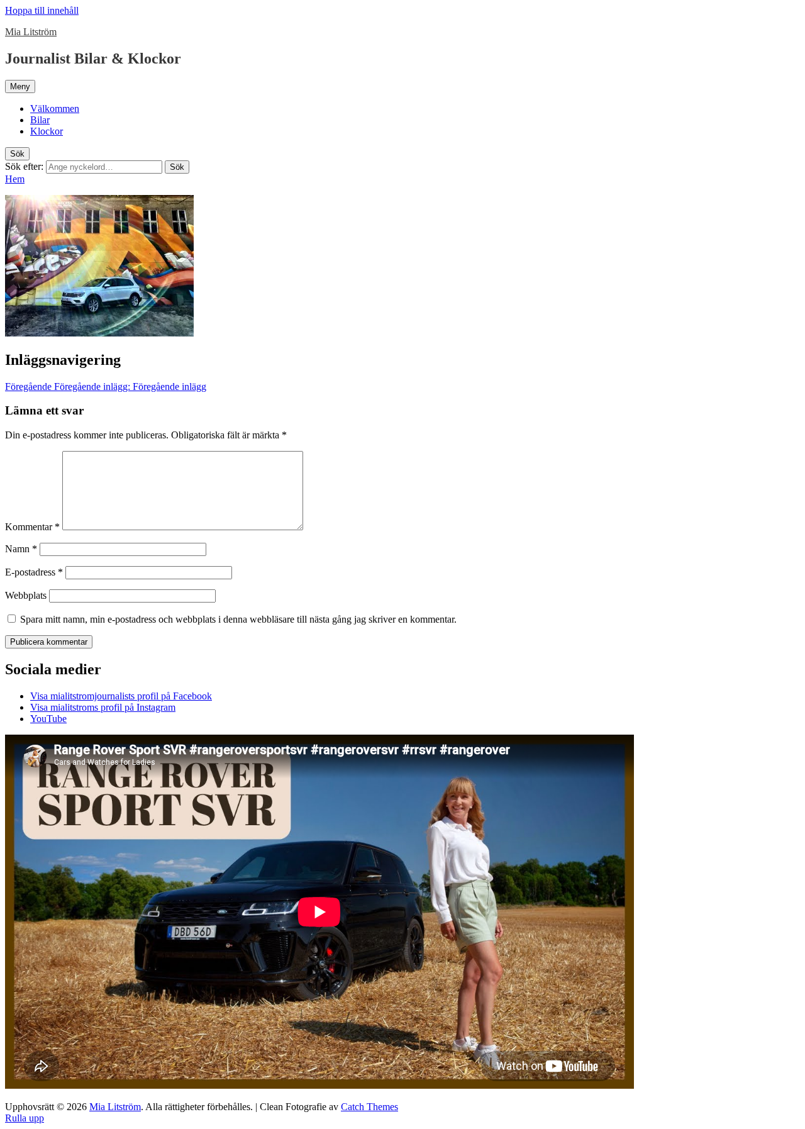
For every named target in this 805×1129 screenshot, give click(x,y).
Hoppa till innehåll (42, 10)
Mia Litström (31, 31)
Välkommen (54, 108)
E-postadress (34, 572)
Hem (15, 179)
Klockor (46, 131)
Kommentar (32, 526)
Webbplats (26, 595)
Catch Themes (369, 1106)
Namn (21, 548)
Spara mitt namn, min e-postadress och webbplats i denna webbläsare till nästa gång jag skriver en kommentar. (238, 619)
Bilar (40, 119)
